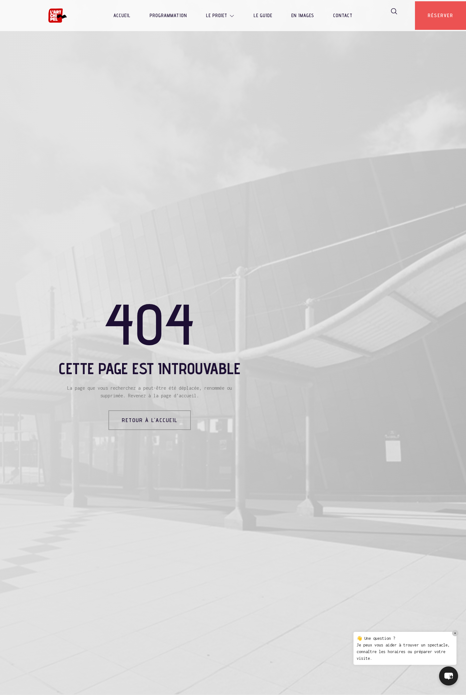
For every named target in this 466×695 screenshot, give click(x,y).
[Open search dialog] (394, 12)
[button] (448, 675)
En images (302, 15)
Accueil (122, 15)
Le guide (263, 15)
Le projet (216, 15)
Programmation (168, 15)
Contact (343, 15)
